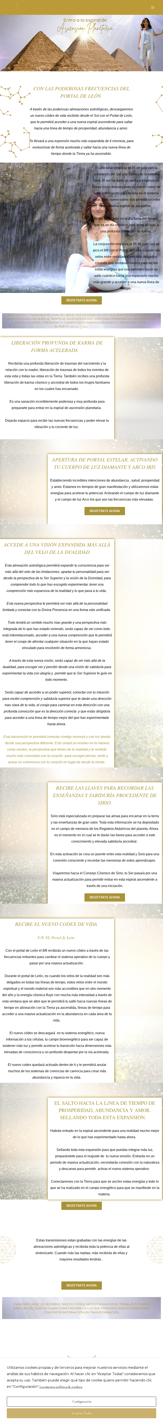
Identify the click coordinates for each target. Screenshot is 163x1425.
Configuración (81, 1401)
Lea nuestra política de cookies (60, 1387)
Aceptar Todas (81, 1413)
